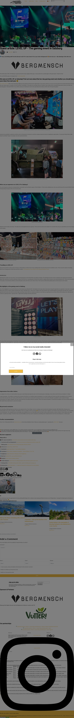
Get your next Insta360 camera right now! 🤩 (37, 377)
